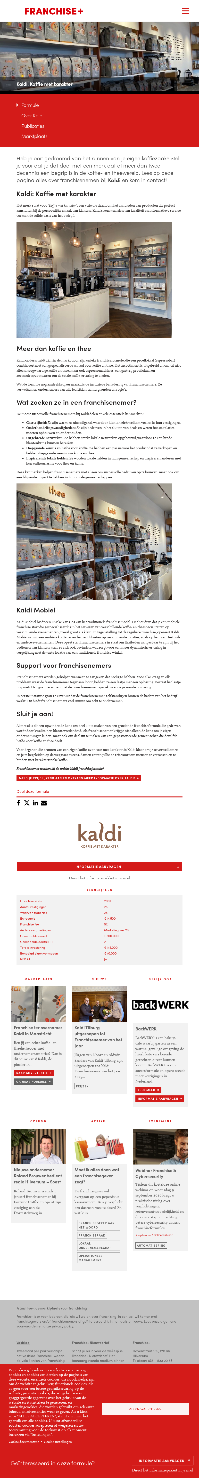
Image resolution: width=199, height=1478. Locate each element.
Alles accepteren (145, 1409)
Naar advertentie (32, 1073)
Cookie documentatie (24, 1442)
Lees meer (146, 1090)
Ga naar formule (31, 1081)
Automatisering (151, 1245)
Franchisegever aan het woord (97, 1225)
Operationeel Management (90, 1257)
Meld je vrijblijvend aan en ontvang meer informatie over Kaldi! (77, 778)
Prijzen (82, 1086)
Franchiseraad (92, 1235)
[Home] (54, 11)
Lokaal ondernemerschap (95, 1245)
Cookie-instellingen (58, 1442)
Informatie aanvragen (162, 1460)
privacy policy (62, 1326)
